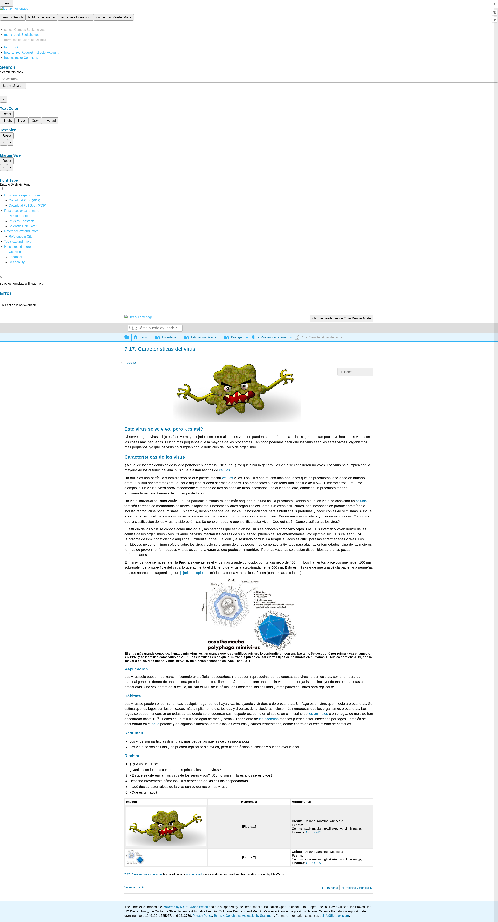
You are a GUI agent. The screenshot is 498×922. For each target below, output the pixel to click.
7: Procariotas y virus (272, 337)
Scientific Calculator (22, 226)
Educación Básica (203, 337)
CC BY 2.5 (313, 863)
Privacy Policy (202, 915)
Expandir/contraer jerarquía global (129, 337)
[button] (16, 257)
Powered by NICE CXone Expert (186, 907)
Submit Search (13, 85)
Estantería (169, 337)
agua (155, 724)
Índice (348, 372)
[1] (182, 573)
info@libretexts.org (335, 915)
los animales (318, 714)
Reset (7, 114)
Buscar (131, 328)
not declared (194, 874)
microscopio (193, 573)
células (224, 470)
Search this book (11, 72)
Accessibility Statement (258, 915)
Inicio (143, 337)
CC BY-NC (313, 832)
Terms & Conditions (227, 915)
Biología (236, 337)
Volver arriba (132, 887)
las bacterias (269, 719)
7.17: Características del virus (143, 874)
